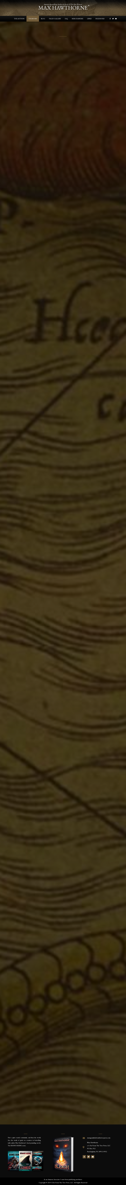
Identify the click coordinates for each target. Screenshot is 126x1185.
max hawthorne (63, 7)
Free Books (99, 19)
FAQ (66, 19)
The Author (19, 19)
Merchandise (77, 19)
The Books (32, 19)
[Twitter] (113, 18)
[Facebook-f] (110, 18)
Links (89, 19)
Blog (43, 19)
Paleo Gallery (55, 19)
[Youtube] (116, 18)
